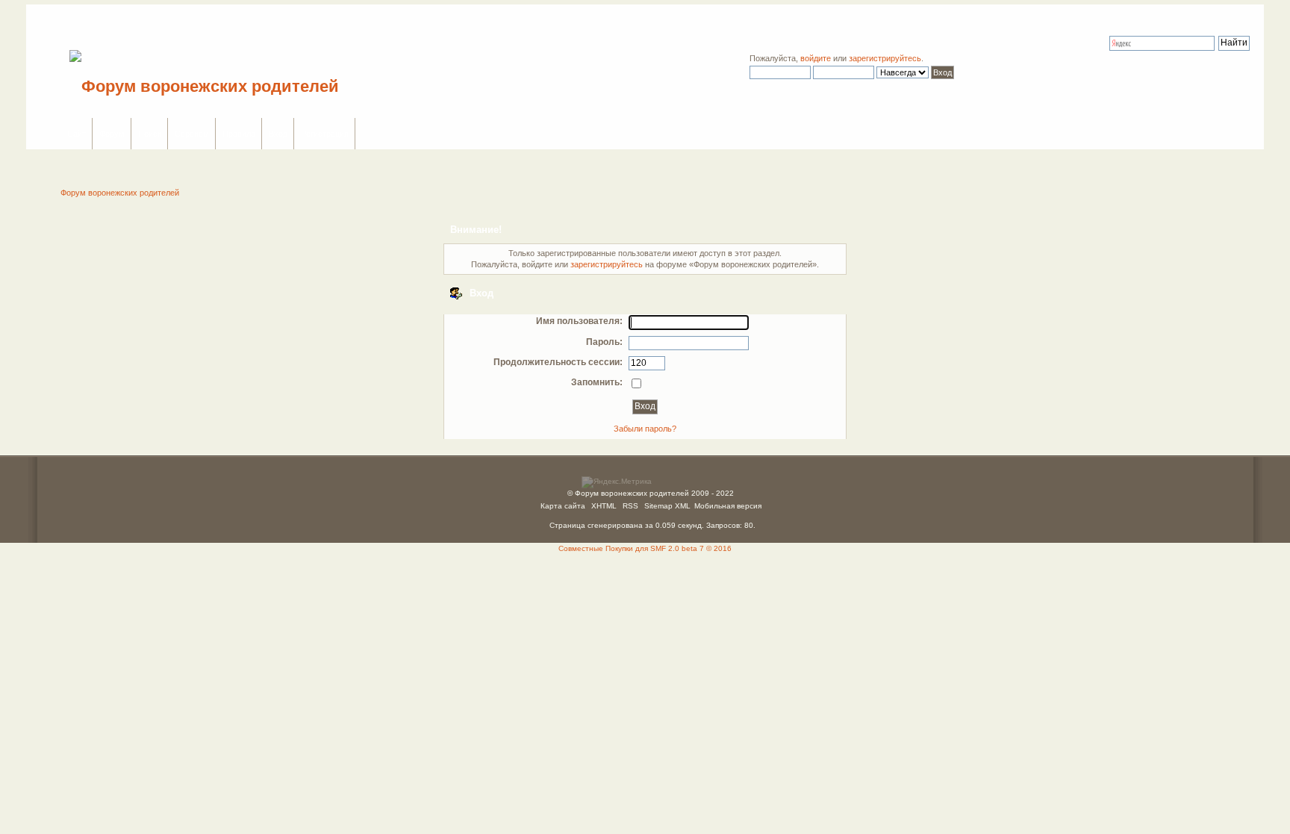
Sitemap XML (667, 506)
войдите (815, 58)
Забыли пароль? (645, 428)
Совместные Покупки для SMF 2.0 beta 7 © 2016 (645, 548)
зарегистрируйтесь (885, 58)
